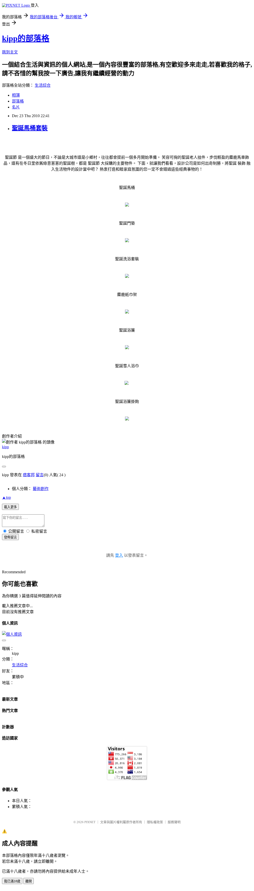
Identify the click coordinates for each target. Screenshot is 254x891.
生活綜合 (43, 85)
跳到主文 (10, 52)
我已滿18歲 (12, 881)
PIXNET (89, 822)
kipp (5, 447)
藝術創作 (41, 489)
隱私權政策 (155, 822)
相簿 (16, 95)
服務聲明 (174, 822)
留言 (40, 475)
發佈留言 (10, 537)
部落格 (18, 101)
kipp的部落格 (25, 38)
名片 (16, 107)
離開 (28, 881)
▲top (6, 497)
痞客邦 (29, 475)
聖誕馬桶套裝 (30, 128)
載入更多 (10, 507)
